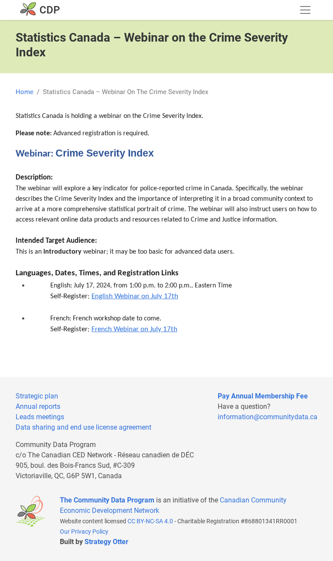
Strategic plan (37, 396)
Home (24, 92)
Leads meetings (40, 417)
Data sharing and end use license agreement (83, 427)
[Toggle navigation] (305, 10)
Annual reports (38, 406)
